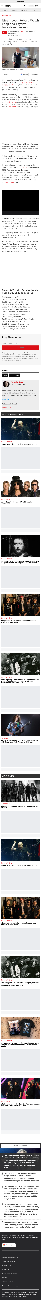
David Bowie (10, 182)
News (4, 32)
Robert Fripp (14, 375)
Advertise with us (7, 1282)
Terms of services (25, 353)
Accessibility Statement (9, 1273)
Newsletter (35, 74)
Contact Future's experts (10, 1257)
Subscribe (31, 5)
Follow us (25, 74)
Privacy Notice (27, 355)
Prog (22, 32)
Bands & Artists (6, 15)
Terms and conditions (9, 1261)
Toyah (5, 375)
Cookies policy (6, 1269)
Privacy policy (6, 1265)
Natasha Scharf (14, 32)
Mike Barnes (12, 33)
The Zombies (13, 107)
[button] (2, 5)
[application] (20, 200)
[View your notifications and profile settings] (25, 6)
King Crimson (10, 102)
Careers (4, 1278)
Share (6, 74)
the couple (23, 167)
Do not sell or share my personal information (16, 1286)
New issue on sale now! (19, 10)
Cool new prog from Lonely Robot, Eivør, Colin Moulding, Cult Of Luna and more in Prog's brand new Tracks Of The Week (21, 1224)
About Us (5, 1253)
